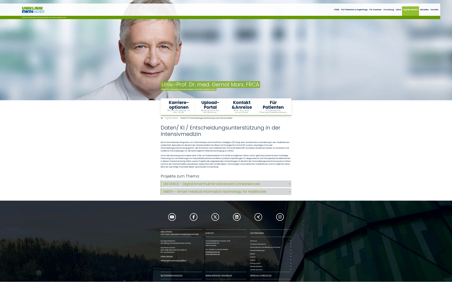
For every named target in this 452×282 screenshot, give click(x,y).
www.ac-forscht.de (260, 275)
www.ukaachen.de (212, 254)
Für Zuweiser (375, 9)
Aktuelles (424, 9)
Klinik (336, 9)
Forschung (389, 9)
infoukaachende (212, 252)
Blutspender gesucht (172, 275)
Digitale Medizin (410, 9)
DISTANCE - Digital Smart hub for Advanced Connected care (211, 184)
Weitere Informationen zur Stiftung (173, 260)
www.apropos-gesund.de (218, 275)
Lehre (398, 9)
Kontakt (434, 9)
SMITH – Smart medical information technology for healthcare (214, 191)
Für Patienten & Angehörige (354, 9)
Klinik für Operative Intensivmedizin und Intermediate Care (44, 17)
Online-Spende (167, 256)
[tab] (226, 183)
